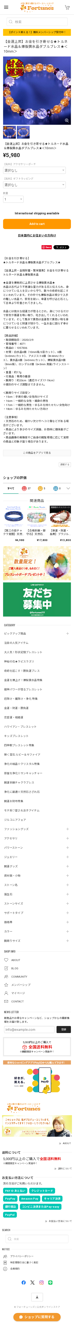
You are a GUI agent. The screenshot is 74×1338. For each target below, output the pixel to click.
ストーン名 (11, 885)
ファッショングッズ (16, 829)
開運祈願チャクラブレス (19, 782)
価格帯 (8, 922)
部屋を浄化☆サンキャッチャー (23, 773)
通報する (64, 464)
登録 (63, 1029)
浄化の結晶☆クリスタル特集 (22, 764)
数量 (5, 193)
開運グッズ (11, 866)
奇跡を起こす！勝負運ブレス (22, 670)
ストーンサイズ (13, 903)
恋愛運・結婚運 (13, 717)
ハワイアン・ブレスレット (20, 726)
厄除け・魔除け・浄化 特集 (21, 698)
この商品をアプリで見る (37, 452)
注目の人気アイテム (16, 642)
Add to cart (37, 224)
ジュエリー (11, 857)
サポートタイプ (13, 912)
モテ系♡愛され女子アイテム (21, 810)
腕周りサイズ (12, 940)
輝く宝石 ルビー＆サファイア (22, 754)
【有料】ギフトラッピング (18, 178)
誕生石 (8, 894)
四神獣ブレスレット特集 (19, 745)
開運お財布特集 (13, 801)
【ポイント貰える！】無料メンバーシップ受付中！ (37, 32)
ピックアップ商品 (15, 633)
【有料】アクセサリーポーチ (19, 164)
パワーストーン (13, 847)
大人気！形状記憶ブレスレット (23, 652)
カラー (8, 931)
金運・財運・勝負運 (16, 708)
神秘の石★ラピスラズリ (19, 661)
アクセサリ (11, 838)
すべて (11, 488)
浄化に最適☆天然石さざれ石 (22, 791)
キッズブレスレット (16, 736)
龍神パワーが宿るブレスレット (23, 689)
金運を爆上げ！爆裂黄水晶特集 (23, 680)
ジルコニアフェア (15, 819)
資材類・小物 (12, 875)
